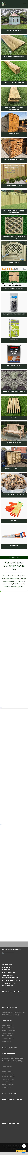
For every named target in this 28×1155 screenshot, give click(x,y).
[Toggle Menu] (24, 4)
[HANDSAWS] (14, 534)
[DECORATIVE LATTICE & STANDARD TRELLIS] (14, 225)
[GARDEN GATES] (14, 251)
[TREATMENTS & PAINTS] (14, 354)
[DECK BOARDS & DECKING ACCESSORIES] (14, 96)
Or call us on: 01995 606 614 (9, 1093)
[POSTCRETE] (14, 328)
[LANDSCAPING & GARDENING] (14, 148)
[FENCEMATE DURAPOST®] (14, 174)
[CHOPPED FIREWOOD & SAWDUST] (14, 483)
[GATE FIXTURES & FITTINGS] (14, 277)
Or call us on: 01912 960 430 (9, 1047)
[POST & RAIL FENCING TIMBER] (14, 45)
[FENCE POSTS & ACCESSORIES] (14, 71)
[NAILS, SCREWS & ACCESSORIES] (14, 303)
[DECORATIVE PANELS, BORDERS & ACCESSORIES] (14, 199)
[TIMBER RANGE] (14, 122)
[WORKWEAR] (14, 509)
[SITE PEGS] (14, 406)
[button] (24, 1146)
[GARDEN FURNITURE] (14, 431)
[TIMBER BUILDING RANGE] (14, 19)
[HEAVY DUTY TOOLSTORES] (14, 457)
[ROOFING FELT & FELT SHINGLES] (14, 380)
